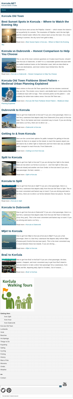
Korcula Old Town (6, 326)
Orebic (2, 366)
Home (4, 10)
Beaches (3, 335)
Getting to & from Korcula (18, 133)
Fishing (3, 354)
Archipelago (4, 338)
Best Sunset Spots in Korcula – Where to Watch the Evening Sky (35, 23)
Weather (3, 370)
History (3, 357)
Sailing (2, 348)
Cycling (3, 351)
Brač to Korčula (12, 254)
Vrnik (2, 332)
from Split (7, 317)
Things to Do (5, 341)
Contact (3, 378)
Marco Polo (4, 360)
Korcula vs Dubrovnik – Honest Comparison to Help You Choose (36, 53)
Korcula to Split (12, 181)
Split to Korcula (12, 157)
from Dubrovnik (9, 323)
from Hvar (7, 320)
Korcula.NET (9, 3)
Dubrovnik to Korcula (16, 110)
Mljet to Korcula (12, 231)
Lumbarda (4, 329)
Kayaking (3, 345)
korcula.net (15, 396)
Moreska (3, 363)
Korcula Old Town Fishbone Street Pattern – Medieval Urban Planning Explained (30, 82)
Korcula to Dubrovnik (16, 207)
